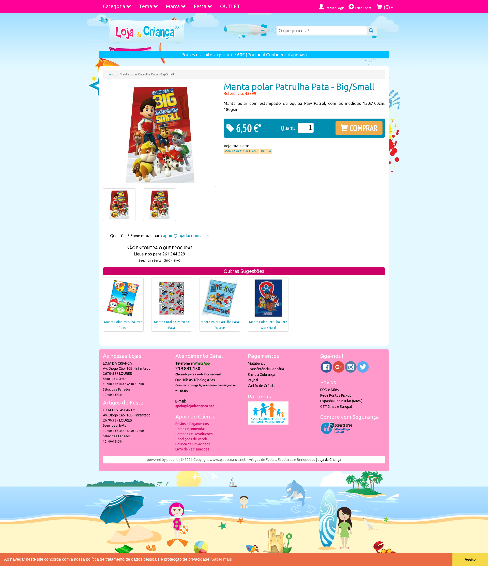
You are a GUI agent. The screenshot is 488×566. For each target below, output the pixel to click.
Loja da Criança (329, 460)
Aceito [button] (470, 559)
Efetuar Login (334, 8)
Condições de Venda (191, 439)
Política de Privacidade (192, 444)
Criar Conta (363, 8)
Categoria (114, 6)
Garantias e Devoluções (194, 434)
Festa (200, 6)
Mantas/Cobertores (241, 151)
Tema (145, 6)
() (386, 7)
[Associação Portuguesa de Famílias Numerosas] (268, 423)
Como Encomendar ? (191, 429)
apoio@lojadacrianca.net (186, 235)
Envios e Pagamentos (192, 424)
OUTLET (230, 6)
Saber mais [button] (221, 559)
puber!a (172, 460)
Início (110, 74)
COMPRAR (363, 128)
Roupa (266, 151)
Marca (173, 6)
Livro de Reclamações (192, 449)
